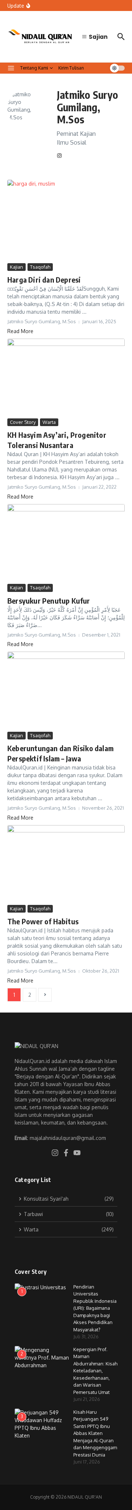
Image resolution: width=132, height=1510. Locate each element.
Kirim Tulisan (71, 68)
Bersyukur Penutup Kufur (48, 600)
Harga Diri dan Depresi (44, 279)
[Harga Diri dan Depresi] (66, 220)
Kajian (16, 267)
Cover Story (23, 422)
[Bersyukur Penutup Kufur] (66, 543)
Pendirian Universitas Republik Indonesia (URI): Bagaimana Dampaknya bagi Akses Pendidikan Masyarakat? (95, 1308)
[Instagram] (59, 156)
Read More (20, 331)
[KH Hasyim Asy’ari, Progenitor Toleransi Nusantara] (66, 378)
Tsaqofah (40, 267)
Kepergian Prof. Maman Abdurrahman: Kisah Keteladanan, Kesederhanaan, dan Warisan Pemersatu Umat (95, 1370)
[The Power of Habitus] (66, 864)
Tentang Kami (34, 68)
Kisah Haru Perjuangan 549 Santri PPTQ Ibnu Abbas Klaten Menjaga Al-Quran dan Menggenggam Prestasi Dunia (95, 1433)
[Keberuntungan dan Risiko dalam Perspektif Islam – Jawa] (66, 691)
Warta (49, 422)
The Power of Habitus (42, 921)
